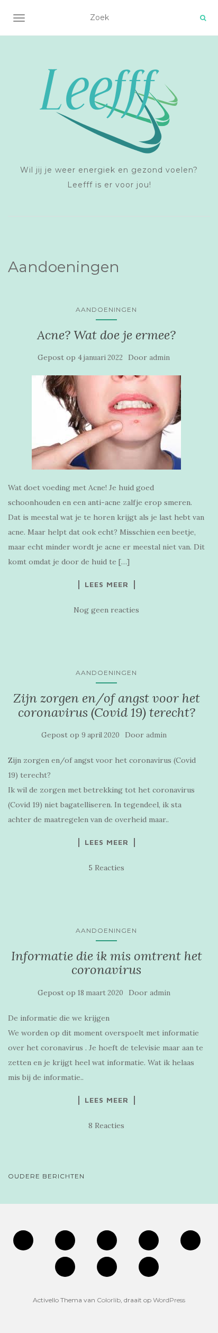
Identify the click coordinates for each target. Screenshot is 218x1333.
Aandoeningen (106, 309)
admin (159, 357)
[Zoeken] (203, 18)
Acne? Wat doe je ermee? (106, 335)
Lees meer (107, 584)
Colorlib (109, 1300)
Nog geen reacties (106, 610)
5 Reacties (106, 867)
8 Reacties (106, 1125)
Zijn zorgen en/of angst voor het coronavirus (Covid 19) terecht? (106, 705)
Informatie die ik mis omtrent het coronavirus (106, 963)
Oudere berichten (46, 1176)
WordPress (169, 1300)
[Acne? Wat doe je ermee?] (106, 422)
